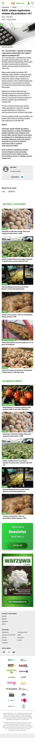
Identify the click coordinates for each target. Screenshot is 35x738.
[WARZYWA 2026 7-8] (17, 576)
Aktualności (5, 632)
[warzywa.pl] (17, 3)
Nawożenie (21, 637)
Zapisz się (17, 545)
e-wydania (5, 642)
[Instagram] (9, 652)
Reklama (4, 619)
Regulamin (5, 621)
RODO (3, 624)
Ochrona (4, 637)
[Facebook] (22, 177)
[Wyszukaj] (32, 3)
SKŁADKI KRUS (11, 191)
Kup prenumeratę (17, 602)
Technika (4, 640)
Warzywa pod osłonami (8, 635)
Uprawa (20, 640)
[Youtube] (14, 652)
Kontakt (4, 616)
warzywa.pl (5, 7)
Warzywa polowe (22, 632)
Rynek (14, 7)
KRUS (4, 191)
